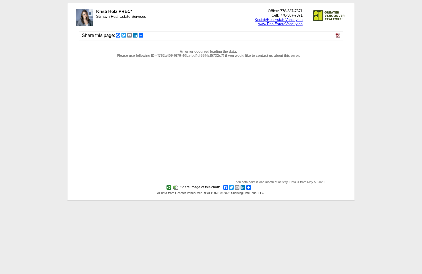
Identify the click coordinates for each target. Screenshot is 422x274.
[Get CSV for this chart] (176, 187)
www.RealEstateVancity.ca (280, 24)
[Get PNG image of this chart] (170, 187)
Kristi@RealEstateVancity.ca (279, 19)
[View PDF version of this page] (338, 36)
